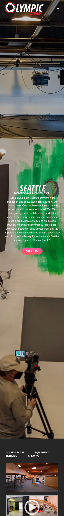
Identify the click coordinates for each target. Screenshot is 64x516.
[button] (32, 507)
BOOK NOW (34, 250)
